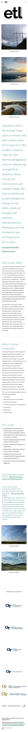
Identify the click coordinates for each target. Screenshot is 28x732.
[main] (14, 51)
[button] (2, 2)
